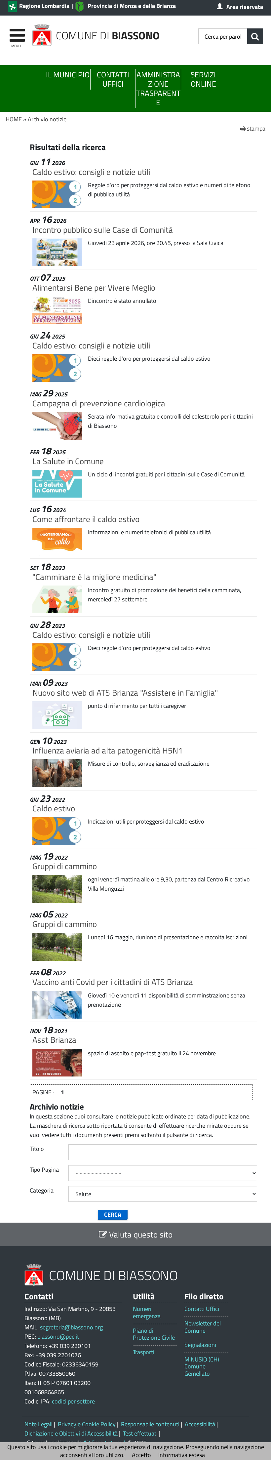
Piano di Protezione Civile (154, 1334)
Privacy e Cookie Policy (87, 1424)
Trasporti (143, 1352)
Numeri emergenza (147, 1312)
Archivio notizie (47, 119)
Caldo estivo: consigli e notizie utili (91, 171)
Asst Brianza (54, 1039)
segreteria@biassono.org (71, 1327)
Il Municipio (68, 74)
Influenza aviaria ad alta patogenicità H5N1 (107, 750)
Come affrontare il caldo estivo (85, 518)
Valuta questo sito (140, 1234)
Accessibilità (200, 1424)
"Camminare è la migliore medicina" (94, 576)
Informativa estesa (181, 1454)
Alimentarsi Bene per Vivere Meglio (93, 287)
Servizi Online (203, 79)
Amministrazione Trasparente (158, 88)
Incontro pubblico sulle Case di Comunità (102, 229)
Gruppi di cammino (64, 866)
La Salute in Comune (68, 461)
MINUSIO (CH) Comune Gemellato (201, 1366)
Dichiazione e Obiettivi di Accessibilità (71, 1433)
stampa (255, 128)
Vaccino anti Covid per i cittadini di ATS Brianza (112, 981)
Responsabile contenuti (150, 1424)
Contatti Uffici (113, 79)
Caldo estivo (53, 808)
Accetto (141, 1454)
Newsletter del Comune (202, 1327)
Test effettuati (140, 1433)
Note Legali (38, 1424)
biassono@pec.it (58, 1336)
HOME (14, 119)
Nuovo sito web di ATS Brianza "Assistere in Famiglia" (125, 692)
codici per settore (73, 1401)
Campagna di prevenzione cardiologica (98, 403)
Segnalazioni (200, 1345)
